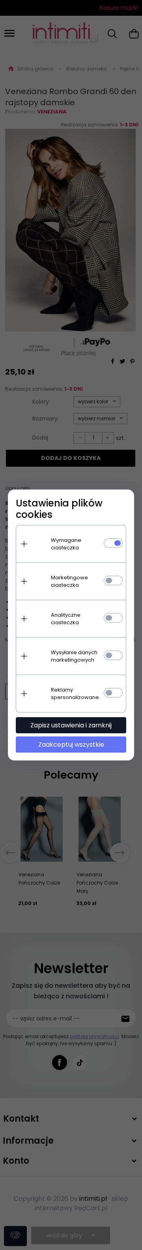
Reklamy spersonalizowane (75, 693)
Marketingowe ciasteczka (69, 581)
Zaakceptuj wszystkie (71, 744)
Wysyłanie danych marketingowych (74, 656)
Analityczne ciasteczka (65, 618)
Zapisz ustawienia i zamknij (71, 725)
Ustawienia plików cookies (59, 508)
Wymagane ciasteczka (66, 543)
